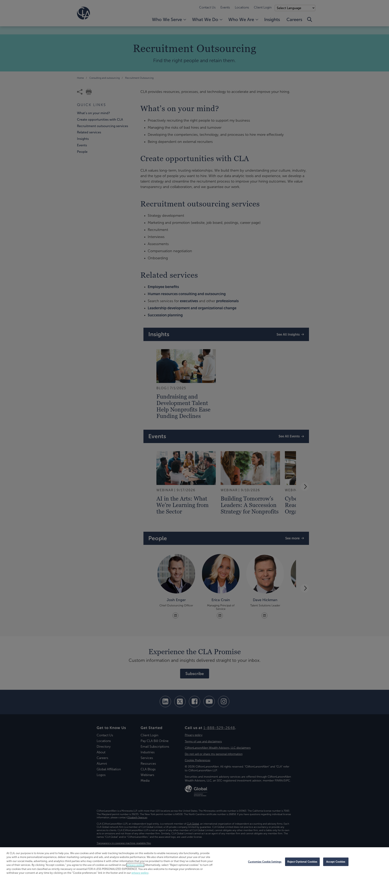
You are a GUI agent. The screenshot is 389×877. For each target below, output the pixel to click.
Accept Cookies (335, 861)
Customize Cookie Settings (264, 861)
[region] (194, 862)
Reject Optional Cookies (302, 861)
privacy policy (135, 864)
